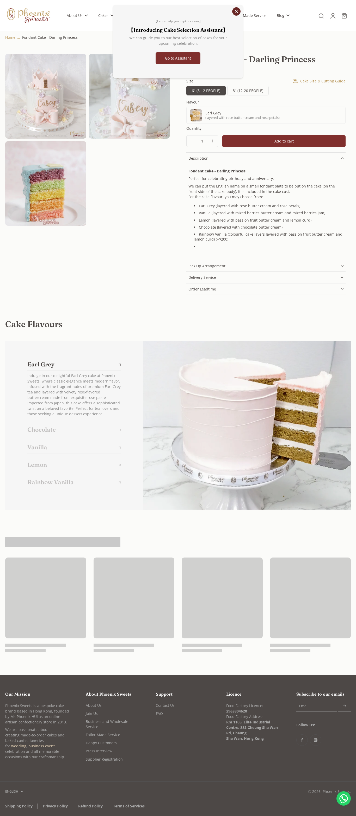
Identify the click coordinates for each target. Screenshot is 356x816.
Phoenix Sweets (336, 791)
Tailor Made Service (103, 734)
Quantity (193, 128)
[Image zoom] (45, 96)
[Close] (236, 11)
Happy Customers (101, 742)
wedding (18, 745)
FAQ (159, 713)
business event (41, 745)
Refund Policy (90, 806)
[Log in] (332, 15)
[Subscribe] (344, 706)
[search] (321, 15)
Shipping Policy (19, 806)
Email (304, 706)
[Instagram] (315, 740)
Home (10, 37)
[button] (284, 141)
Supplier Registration (104, 759)
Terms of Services (129, 806)
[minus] (192, 140)
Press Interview (99, 750)
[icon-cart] (344, 15)
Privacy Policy (55, 806)
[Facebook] (302, 740)
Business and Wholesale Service (107, 724)
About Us (94, 705)
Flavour (192, 102)
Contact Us (165, 705)
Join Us (92, 713)
